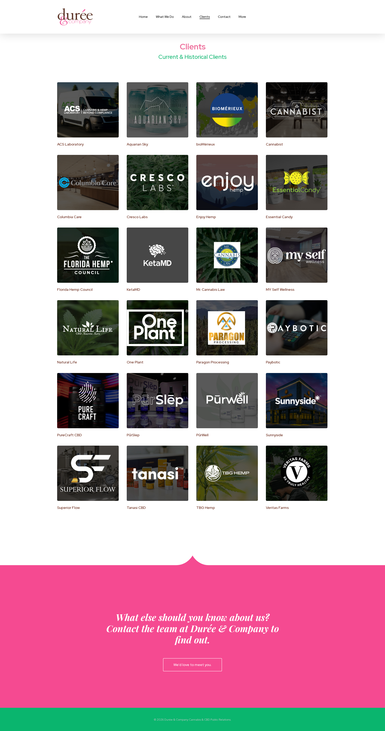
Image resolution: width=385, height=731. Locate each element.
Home (143, 16)
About (186, 16)
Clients (205, 16)
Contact (224, 16)
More (242, 16)
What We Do (165, 16)
